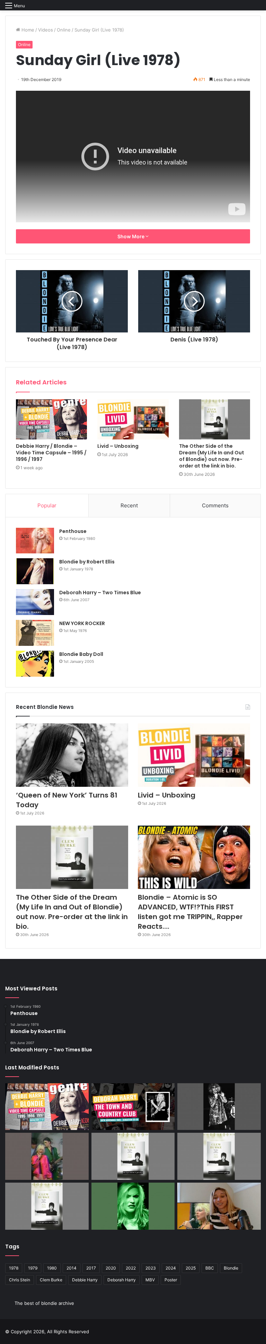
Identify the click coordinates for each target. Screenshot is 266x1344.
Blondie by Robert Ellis (87, 561)
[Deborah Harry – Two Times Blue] (35, 602)
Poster (171, 1279)
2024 (171, 1268)
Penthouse (73, 531)
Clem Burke (51, 1279)
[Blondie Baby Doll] (35, 664)
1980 (52, 1268)
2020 (111, 1268)
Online (64, 30)
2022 (131, 1268)
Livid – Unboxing (118, 446)
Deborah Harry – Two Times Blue (100, 592)
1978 (13, 1268)
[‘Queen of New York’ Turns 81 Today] (72, 755)
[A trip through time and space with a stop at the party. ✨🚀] (219, 1106)
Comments (215, 505)
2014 (71, 1268)
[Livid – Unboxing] (132, 419)
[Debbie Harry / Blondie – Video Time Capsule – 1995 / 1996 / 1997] (51, 419)
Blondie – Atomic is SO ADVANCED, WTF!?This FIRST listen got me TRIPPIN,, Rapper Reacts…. (190, 911)
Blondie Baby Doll (81, 654)
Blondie (231, 1268)
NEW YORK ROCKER (82, 623)
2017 (91, 1268)
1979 (32, 1268)
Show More (131, 236)
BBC (209, 1268)
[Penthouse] (35, 541)
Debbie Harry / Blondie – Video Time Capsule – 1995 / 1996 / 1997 (51, 453)
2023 (150, 1268)
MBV (150, 1279)
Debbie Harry (85, 1279)
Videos (45, 30)
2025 (191, 1268)
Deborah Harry (121, 1279)
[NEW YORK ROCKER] (35, 633)
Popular (46, 505)
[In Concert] (133, 1106)
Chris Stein (19, 1279)
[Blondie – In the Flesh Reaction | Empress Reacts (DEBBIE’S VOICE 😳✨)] (219, 1206)
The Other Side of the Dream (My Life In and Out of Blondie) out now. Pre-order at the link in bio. (211, 456)
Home (27, 30)
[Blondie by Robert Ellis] (35, 571)
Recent (129, 505)
